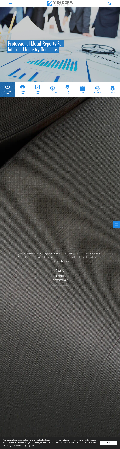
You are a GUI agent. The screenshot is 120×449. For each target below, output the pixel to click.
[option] (60, 44)
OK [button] (108, 443)
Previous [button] (3, 51)
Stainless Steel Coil (60, 275)
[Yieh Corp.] (60, 3)
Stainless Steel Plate (60, 284)
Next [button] (117, 51)
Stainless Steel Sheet (60, 280)
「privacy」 (39, 446)
